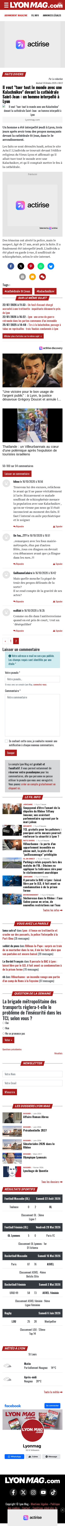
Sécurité (27, 826)
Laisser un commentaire (17, 474)
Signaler (58, 526)
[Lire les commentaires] (42, 276)
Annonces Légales (52, 15)
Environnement (30, 895)
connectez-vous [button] (39, 684)
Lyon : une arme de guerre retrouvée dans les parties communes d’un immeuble (29, 319)
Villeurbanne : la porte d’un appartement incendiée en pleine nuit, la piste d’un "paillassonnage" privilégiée (40, 849)
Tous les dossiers (50, 1182)
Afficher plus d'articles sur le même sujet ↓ (23, 336)
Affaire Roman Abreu (35, 1117)
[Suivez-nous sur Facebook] (32, 1431)
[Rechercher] (59, 5)
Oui (7, 1023)
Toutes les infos (51, 910)
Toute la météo (52, 1392)
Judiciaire (27, 804)
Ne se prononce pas (15, 1033)
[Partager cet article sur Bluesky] (51, 266)
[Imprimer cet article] (22, 276)
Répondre (20, 526)
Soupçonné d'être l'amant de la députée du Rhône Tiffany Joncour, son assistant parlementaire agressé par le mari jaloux (41, 814)
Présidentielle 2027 (35, 1130)
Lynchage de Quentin (35, 1170)
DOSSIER (27, 1114)
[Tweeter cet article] (21, 266)
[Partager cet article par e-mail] (32, 276)
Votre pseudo (12, 673)
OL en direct (29, 859)
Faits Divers (14, 74)
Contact (26, 1508)
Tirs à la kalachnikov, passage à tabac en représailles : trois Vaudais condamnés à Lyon (31, 327)
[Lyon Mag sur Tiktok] (52, 1495)
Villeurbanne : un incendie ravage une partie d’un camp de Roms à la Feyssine (31, 979)
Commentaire (12, 691)
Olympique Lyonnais (34, 1157)
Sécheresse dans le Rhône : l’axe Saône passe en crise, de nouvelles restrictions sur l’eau (42, 901)
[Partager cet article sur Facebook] (11, 266)
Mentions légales (39, 1504)
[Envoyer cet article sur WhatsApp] (41, 266)
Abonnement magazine (15, 15)
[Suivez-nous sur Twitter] (22, 1495)
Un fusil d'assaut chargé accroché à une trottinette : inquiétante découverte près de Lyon (31, 309)
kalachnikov (46, 291)
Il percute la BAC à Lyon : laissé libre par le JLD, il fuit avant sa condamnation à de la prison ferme (42, 885)
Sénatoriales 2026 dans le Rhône (38, 1145)
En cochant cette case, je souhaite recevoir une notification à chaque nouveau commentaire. (33, 743)
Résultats (58, 1053)
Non (7, 1028)
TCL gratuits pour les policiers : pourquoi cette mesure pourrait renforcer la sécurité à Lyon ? (42, 832)
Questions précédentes (12, 1049)
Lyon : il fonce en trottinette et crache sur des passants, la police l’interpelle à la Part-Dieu (30, 934)
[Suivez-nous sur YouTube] (42, 1495)
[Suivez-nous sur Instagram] (32, 1495)
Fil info (35, 15)
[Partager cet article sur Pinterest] (31, 266)
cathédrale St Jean (18, 291)
